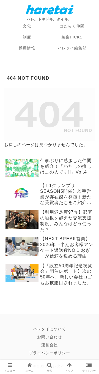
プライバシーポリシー (49, 353)
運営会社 (49, 345)
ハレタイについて (49, 329)
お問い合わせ (49, 337)
